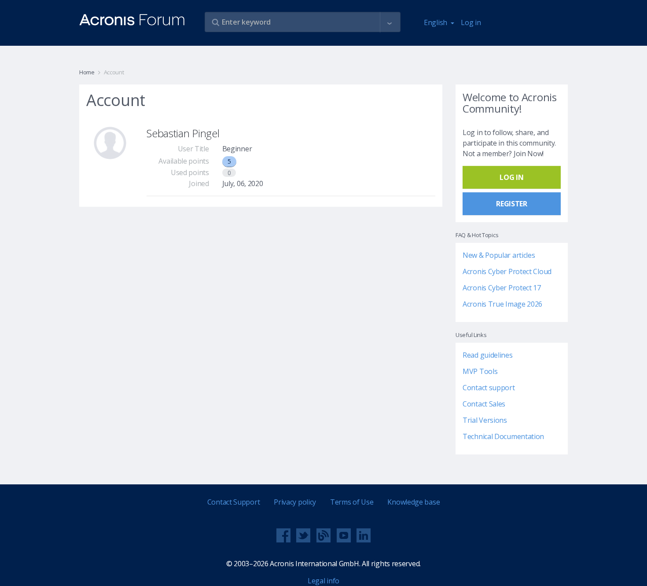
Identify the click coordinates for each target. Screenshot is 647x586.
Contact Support (233, 502)
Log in (471, 22)
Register (511, 204)
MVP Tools (480, 371)
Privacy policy (295, 502)
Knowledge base (413, 502)
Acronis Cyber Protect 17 (502, 288)
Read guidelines (488, 355)
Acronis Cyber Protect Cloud (507, 271)
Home (87, 72)
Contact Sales (484, 404)
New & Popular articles (499, 255)
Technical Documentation (503, 436)
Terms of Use (351, 502)
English (436, 22)
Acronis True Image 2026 (502, 304)
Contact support (489, 387)
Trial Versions (485, 420)
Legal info (323, 581)
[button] (389, 22)
